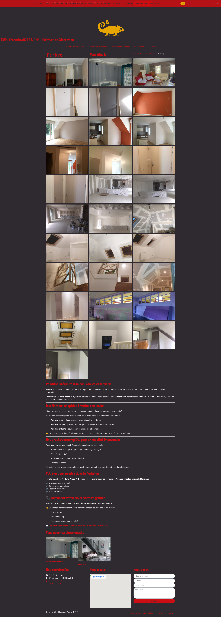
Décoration (82, 564)
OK (183, 3)
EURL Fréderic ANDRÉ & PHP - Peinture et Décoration (37, 40)
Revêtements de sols (121, 46)
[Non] (217, 3)
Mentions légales (165, 613)
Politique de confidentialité (141, 613)
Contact (152, 46)
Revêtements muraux (54, 561)
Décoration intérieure (98, 46)
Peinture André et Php (74, 46)
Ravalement (139, 46)
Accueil (136, 54)
